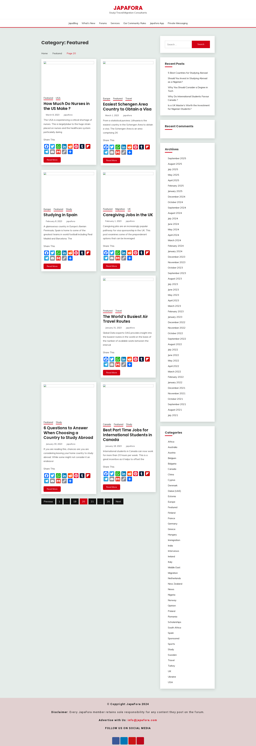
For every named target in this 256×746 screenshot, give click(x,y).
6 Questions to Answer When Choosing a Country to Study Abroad (68, 432)
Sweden (172, 654)
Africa (171, 441)
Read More (52, 159)
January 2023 (175, 316)
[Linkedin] (124, 741)
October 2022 (175, 333)
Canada (107, 424)
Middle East (174, 567)
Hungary (172, 534)
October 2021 (175, 398)
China (171, 474)
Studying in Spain (60, 215)
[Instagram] (132, 741)
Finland (171, 512)
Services (115, 23)
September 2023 (177, 273)
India (170, 545)
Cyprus (171, 479)
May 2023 (173, 294)
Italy (170, 561)
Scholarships (174, 622)
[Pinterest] (140, 741)
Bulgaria (172, 463)
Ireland (171, 556)
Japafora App (157, 23)
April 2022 (173, 366)
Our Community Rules (134, 23)
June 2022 (173, 355)
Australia (172, 447)
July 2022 (173, 349)
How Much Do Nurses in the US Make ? (67, 106)
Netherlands (174, 578)
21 (92, 501)
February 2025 (176, 185)
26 (108, 501)
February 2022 (176, 376)
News (171, 589)
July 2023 (173, 284)
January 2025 (175, 191)
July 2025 (173, 169)
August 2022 (175, 344)
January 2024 (175, 251)
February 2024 (176, 245)
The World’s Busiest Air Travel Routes (125, 319)
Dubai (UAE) (174, 490)
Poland (171, 611)
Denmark (172, 485)
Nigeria (171, 594)
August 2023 (175, 278)
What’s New (88, 23)
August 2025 (175, 163)
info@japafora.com (142, 720)
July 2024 (173, 218)
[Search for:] (178, 44)
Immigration (174, 540)
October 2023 (175, 267)
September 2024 (177, 207)
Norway (172, 600)
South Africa (174, 627)
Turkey (171, 665)
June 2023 (173, 289)
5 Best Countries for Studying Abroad (188, 72)
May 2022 (173, 360)
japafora (68, 114)
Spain (171, 632)
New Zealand (175, 583)
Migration (120, 209)
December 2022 (176, 322)
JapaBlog (73, 23)
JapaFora (128, 8)
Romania (172, 616)
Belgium (172, 458)
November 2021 (176, 393)
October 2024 (175, 202)
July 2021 (173, 415)
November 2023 (176, 262)
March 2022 (174, 371)
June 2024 (173, 223)
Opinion (172, 605)
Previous (48, 501)
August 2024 (175, 212)
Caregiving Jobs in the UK (128, 215)
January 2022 (175, 382)
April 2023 (173, 300)
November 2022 (176, 327)
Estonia (172, 496)
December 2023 (176, 256)
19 (74, 501)
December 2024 (176, 196)
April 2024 (173, 234)
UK (129, 209)
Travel (128, 98)
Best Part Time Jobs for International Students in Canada (127, 434)
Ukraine (172, 676)
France (171, 518)
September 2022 (177, 338)
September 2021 (177, 404)
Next (118, 501)
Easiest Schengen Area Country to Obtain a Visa (127, 107)
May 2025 (173, 174)
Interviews (173, 550)
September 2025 (177, 158)
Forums (103, 23)
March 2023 (174, 305)
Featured (48, 98)
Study (69, 209)
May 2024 (173, 229)
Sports (171, 643)
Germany (172, 523)
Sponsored (173, 638)
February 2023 (176, 311)
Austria (171, 452)
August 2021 (175, 409)
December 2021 (176, 387)
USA (58, 98)
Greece (171, 529)
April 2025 (173, 180)
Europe (106, 98)
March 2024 (174, 240)
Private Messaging (178, 23)
